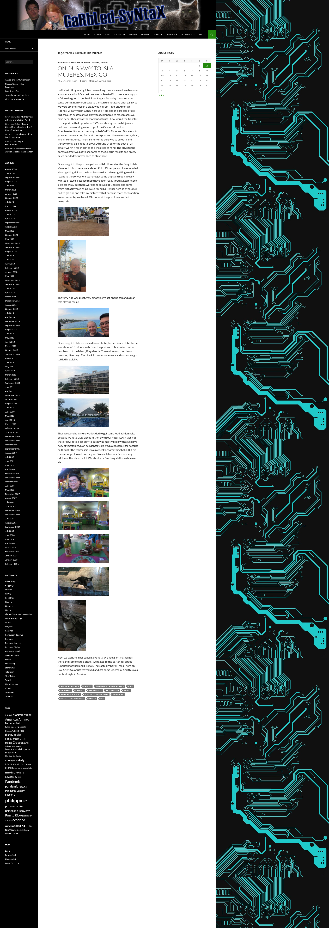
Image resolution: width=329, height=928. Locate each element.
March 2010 (10, 424)
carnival (16, 723)
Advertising (10, 581)
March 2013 (10, 346)
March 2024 (10, 206)
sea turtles (9, 826)
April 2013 (10, 342)
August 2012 (11, 358)
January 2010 (11, 432)
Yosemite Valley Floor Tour (17, 95)
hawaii (25, 742)
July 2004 (9, 531)
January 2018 (11, 272)
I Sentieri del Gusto (13, 756)
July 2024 (9, 202)
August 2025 (11, 181)
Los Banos (26, 764)
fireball (79, 690)
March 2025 (10, 189)
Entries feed (10, 855)
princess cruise (14, 806)
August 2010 (11, 403)
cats (130, 686)
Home (87, 34)
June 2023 (10, 214)
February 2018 (12, 268)
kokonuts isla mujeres (96, 694)
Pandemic (13, 781)
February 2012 (12, 379)
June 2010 (10, 411)
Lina (107, 34)
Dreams (133, 34)
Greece (17, 742)
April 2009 (10, 469)
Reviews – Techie (12, 647)
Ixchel (127, 690)
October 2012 (11, 350)
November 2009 (12, 440)
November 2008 (12, 477)
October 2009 (11, 444)
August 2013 (11, 329)
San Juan (9, 820)
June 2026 (10, 173)
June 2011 (10, 387)
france (8, 742)
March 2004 (10, 547)
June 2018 (10, 259)
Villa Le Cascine (11, 833)
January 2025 (11, 194)
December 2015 (12, 300)
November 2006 (12, 514)
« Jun (161, 95)
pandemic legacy (16, 786)
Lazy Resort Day (12, 91)
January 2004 (11, 555)
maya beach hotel (25, 768)
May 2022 (9, 231)
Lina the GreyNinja (13, 618)
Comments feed (12, 859)
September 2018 (12, 247)
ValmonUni (10, 148)
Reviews (171, 34)
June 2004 (10, 535)
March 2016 (10, 296)
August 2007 (11, 498)
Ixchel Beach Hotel (70, 694)
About (202, 34)
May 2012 (9, 366)
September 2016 (12, 284)
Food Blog (119, 34)
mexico (92, 698)
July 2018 (9, 255)
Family (8, 593)
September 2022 (12, 222)
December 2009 (12, 436)
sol (102, 698)
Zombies (9, 696)
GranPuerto (95, 690)
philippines (16, 800)
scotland (19, 820)
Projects (9, 626)
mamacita (118, 694)
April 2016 (10, 292)
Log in (7, 851)
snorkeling (23, 825)
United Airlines (21, 830)
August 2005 (11, 522)
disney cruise (13, 734)
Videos (97, 34)
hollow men (10, 746)
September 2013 (12, 325)
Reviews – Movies (13, 643)
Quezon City (26, 816)
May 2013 (9, 337)
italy (21, 760)
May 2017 (9, 276)
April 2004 (10, 543)
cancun (87, 686)
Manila (9, 767)
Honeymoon (20, 746)
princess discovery (17, 811)
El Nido (23, 739)
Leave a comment (101, 81)
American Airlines (69, 686)
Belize (8, 723)
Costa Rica (18, 730)
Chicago (8, 731)
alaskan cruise (22, 715)
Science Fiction (12, 655)
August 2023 (11, 210)
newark (20, 772)
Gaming (145, 34)
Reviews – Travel (12, 651)
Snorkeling (10, 663)
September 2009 (12, 448)
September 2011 (12, 383)
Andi (84, 81)
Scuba (8, 659)
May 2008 (9, 490)
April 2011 (10, 391)
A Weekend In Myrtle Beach (17, 79)
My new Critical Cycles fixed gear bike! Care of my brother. (18, 127)
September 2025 (12, 177)
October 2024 (11, 198)
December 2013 (12, 321)
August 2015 (11, 305)
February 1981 (12, 564)
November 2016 (12, 280)
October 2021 (11, 235)
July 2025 (9, 185)
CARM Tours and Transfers (110, 686)
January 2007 (11, 506)
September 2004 (12, 527)
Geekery (9, 606)
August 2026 (11, 169)
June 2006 (10, 518)
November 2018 (12, 243)
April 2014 (10, 317)
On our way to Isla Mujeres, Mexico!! (85, 71)
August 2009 (11, 453)
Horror (8, 610)
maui (15, 768)
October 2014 (11, 309)
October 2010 (11, 399)
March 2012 (10, 374)
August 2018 (11, 251)
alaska (9, 714)
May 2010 (9, 416)
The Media (10, 676)
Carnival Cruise (13, 726)
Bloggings (186, 34)
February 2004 (12, 551)
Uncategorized (12, 684)
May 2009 (9, 465)
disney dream (12, 738)
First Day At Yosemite (14, 99)
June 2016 (10, 288)
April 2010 (10, 420)
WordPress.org (12, 863)
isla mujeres (112, 690)
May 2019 (9, 239)
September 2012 (12, 354)
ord (19, 776)
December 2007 (12, 494)
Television (9, 672)
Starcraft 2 (10, 667)
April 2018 (10, 263)
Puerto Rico (13, 815)
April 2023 (10, 218)
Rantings (9, 630)
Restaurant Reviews (14, 635)
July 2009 (9, 457)
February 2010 (12, 428)
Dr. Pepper (65, 690)
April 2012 (10, 370)
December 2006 (12, 510)
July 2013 (9, 333)
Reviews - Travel (90, 62)
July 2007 (9, 502)
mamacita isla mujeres (72, 698)
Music (8, 622)
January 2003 (11, 559)
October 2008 (11, 481)
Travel (156, 34)
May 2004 (9, 539)
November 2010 (12, 395)
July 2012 (9, 362)
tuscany (9, 829)
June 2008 (10, 485)
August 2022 (11, 226)
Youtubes (9, 692)
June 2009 (10, 461)
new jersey (11, 776)
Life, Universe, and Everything (18, 614)
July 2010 (9, 407)
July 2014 (9, 313)
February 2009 (12, 473)
